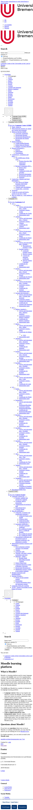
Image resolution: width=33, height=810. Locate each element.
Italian (10, 91)
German (10, 86)
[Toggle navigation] (1, 45)
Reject (14, 807)
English (10, 82)
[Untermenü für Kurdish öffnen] (21, 363)
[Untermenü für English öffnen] (20, 241)
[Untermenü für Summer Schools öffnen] (22, 576)
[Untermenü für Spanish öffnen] (20, 441)
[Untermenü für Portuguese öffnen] (22, 400)
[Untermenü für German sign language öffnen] (29, 293)
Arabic (10, 78)
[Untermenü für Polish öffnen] (19, 389)
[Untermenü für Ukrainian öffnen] (22, 478)
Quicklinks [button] (7, 598)
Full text (5, 56)
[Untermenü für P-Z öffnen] (14, 387)
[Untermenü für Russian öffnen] (20, 415)
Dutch (10, 81)
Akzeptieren (22, 807)
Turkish (10, 105)
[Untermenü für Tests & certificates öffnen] (23, 511)
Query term (4, 53)
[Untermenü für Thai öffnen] (19, 454)
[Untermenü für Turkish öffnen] (20, 465)
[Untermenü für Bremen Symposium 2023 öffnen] (31, 166)
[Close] (9, 124)
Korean (10, 94)
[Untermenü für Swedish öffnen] (21, 428)
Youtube (6, 797)
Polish (10, 97)
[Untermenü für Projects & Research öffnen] (24, 148)
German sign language (14, 87)
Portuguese (11, 99)
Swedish (10, 102)
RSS (2, 744)
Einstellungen (6, 807)
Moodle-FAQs (24, 731)
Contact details (5, 780)
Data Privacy (8, 788)
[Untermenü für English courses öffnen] (29, 249)
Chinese (10, 79)
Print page (4, 745)
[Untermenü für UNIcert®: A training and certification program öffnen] (28, 514)
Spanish (10, 104)
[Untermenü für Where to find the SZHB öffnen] (26, 132)
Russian (10, 100)
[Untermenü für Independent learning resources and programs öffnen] (18, 545)
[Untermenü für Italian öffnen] (19, 324)
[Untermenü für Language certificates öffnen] (28, 524)
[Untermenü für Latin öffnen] (19, 376)
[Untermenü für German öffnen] (21, 280)
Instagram (7, 799)
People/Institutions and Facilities (12, 58)
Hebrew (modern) (13, 89)
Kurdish (10, 95)
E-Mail (3, 771)
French (10, 84)
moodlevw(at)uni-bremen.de (13, 739)
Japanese (10, 92)
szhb (9, 742)
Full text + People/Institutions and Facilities (15, 60)
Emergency (7, 790)
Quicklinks (7, 74)
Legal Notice (8, 787)
